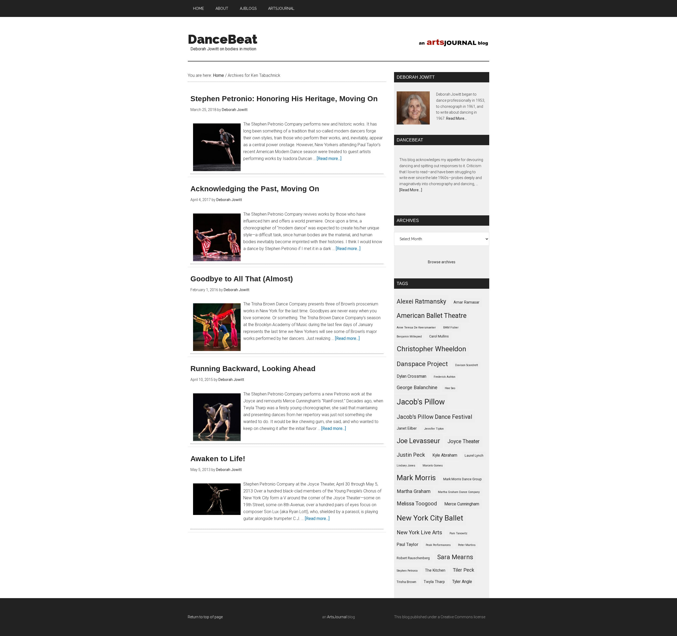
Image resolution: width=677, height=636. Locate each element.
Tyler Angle (462, 581)
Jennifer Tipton (434, 428)
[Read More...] (410, 190)
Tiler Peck (463, 570)
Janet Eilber (407, 428)
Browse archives (441, 262)
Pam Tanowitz (458, 533)
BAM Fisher (451, 327)
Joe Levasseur (418, 441)
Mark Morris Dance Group (462, 479)
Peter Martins (466, 545)
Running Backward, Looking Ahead (252, 368)
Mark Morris (416, 478)
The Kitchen (435, 570)
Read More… (456, 118)
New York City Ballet (430, 518)
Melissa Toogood (417, 504)
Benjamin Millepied (409, 336)
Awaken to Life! (217, 459)
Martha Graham (414, 491)
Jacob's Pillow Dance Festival (434, 416)
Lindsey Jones (406, 465)
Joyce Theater (463, 441)
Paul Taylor (407, 544)
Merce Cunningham (461, 503)
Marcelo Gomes (433, 465)
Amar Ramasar (466, 302)
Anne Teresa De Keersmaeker (416, 327)
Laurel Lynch (474, 455)
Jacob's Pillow (421, 401)
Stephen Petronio (407, 570)
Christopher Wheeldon (431, 349)
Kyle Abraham (444, 455)
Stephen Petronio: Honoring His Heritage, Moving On (284, 99)
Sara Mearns (455, 557)
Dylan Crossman (411, 376)
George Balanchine (417, 387)
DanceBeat (222, 39)
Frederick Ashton (444, 377)
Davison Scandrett (466, 365)
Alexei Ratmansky (421, 301)
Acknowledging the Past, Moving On (254, 189)
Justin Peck (411, 455)
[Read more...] (329, 158)
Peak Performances (438, 545)
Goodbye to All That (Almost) (241, 279)
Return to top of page (205, 617)
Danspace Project (422, 364)
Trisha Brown (406, 582)
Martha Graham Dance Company (459, 492)
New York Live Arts (419, 532)
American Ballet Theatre (431, 315)
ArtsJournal (337, 617)
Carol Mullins (439, 336)
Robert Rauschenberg (413, 558)
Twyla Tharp (434, 582)
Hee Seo (450, 388)
